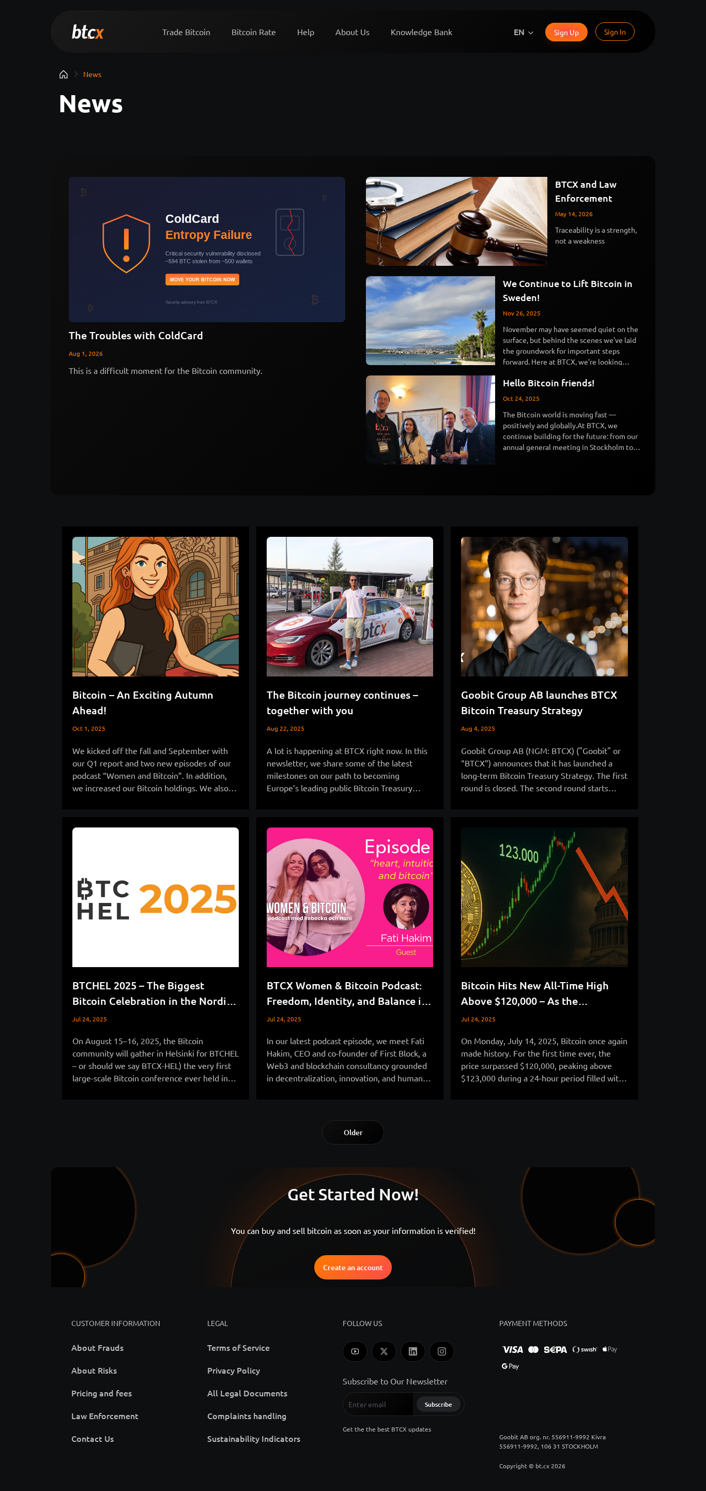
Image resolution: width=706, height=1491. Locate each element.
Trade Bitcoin (186, 31)
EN (519, 31)
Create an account (353, 1267)
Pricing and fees (101, 1392)
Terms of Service (238, 1347)
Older (353, 1132)
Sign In (615, 31)
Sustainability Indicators (253, 1438)
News (92, 74)
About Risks (94, 1370)
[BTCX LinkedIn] (413, 1351)
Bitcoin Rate (254, 31)
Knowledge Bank (421, 31)
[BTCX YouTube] (355, 1351)
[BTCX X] (384, 1351)
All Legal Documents (247, 1392)
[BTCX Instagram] (441, 1351)
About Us (352, 31)
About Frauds (97, 1347)
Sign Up (566, 32)
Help (305, 31)
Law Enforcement (105, 1415)
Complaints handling (246, 1415)
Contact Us (92, 1438)
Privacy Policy (233, 1370)
